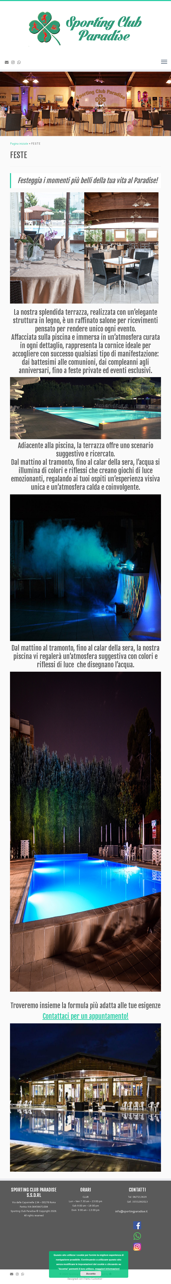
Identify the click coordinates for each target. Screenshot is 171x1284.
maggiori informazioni (107, 1268)
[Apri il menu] (164, 62)
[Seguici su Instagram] (14, 62)
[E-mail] (8, 62)
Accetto (91, 1273)
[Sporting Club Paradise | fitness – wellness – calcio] (85, 28)
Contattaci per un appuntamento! (86, 1016)
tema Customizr (93, 1278)
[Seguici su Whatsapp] (20, 62)
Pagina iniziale (19, 143)
